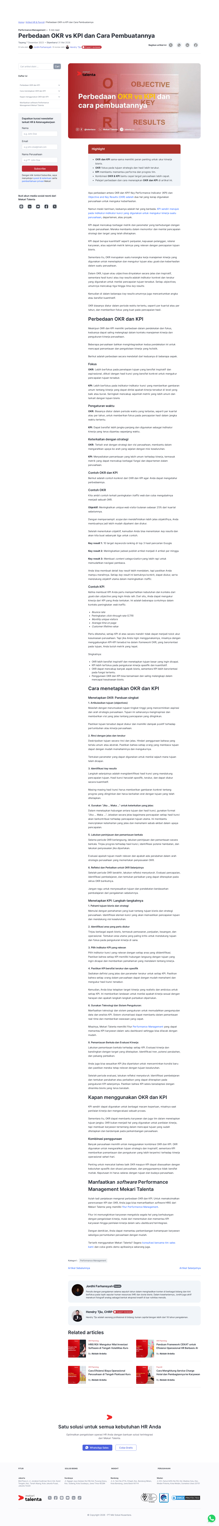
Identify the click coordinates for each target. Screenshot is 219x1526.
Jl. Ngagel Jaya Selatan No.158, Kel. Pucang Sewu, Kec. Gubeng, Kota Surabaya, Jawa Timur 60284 (86, 1482)
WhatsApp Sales (99, 1447)
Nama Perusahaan (32, 154)
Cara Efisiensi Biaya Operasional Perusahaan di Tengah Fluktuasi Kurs (109, 1372)
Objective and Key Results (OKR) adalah (111, 196)
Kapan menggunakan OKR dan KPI (34, 97)
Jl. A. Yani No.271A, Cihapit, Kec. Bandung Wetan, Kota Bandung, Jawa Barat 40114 (131, 1482)
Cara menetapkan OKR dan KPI (33, 91)
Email (25, 141)
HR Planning (93, 1341)
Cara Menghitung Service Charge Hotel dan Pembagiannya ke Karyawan (178, 1372)
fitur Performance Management (140, 1206)
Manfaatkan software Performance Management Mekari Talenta (34, 103)
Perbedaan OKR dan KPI (30, 85)
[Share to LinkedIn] (187, 45)
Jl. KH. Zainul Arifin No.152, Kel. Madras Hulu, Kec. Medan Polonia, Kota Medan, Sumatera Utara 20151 (178, 1482)
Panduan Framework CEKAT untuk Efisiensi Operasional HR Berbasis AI (177, 1346)
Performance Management (31, 30)
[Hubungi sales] (211, 1518)
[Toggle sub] (59, 85)
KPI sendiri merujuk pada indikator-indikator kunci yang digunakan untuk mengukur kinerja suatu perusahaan (133, 213)
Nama (25, 128)
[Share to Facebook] (196, 45)
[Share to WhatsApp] (179, 45)
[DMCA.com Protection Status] (186, 1498)
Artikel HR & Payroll (35, 22)
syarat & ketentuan (42, 178)
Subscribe (40, 168)
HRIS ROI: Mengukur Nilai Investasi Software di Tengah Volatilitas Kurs (108, 1346)
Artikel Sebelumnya (79, 1268)
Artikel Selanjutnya (190, 1268)
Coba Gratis (126, 1447)
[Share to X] (171, 45)
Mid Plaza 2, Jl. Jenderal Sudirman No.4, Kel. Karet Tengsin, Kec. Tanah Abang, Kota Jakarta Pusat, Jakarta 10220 (39, 1483)
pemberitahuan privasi (33, 181)
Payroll (159, 1367)
